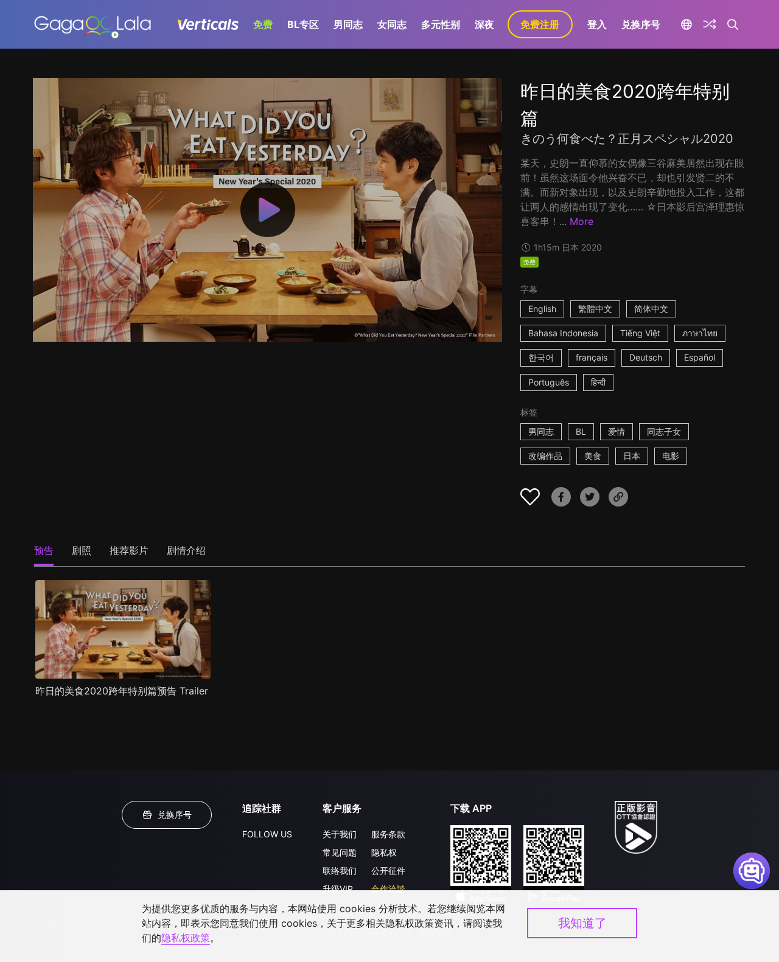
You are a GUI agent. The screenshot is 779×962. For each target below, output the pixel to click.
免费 (263, 24)
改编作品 (545, 456)
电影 (670, 456)
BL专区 (303, 24)
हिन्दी (598, 382)
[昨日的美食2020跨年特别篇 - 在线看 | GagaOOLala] (92, 24)
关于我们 (340, 834)
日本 (631, 456)
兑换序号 (640, 24)
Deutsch (645, 357)
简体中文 (651, 308)
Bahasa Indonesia (563, 333)
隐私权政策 (185, 938)
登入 (597, 24)
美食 (592, 456)
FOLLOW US (267, 834)
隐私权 (384, 852)
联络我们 (340, 870)
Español (699, 357)
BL (581, 431)
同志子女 (664, 431)
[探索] (709, 24)
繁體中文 (595, 308)
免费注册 (539, 24)
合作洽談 (388, 889)
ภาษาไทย (700, 333)
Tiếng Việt (640, 333)
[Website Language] (687, 24)
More (581, 221)
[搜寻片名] (733, 24)
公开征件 (388, 870)
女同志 (392, 24)
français (591, 357)
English (542, 308)
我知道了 (582, 923)
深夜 (484, 24)
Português (548, 382)
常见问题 (340, 852)
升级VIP (338, 889)
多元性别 (440, 24)
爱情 (616, 431)
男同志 (348, 24)
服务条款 (388, 834)
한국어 (541, 357)
